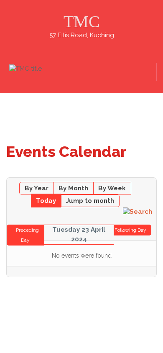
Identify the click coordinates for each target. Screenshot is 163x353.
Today (46, 201)
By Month (73, 188)
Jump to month (90, 201)
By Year (36, 188)
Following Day (130, 230)
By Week (112, 188)
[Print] (152, 173)
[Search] (137, 211)
